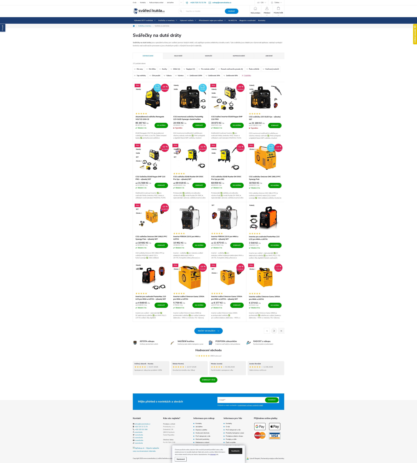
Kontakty (143, 3)
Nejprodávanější (239, 56)
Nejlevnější (178, 56)
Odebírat (272, 400)
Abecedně (269, 56)
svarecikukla (138, 432)
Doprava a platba (201, 430)
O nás (134, 3)
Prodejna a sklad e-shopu (234, 436)
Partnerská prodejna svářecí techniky (272, 459)
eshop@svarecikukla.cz (142, 424)
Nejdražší (208, 56)
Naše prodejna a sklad (156, 3)
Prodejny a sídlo (231, 439)
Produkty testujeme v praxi (235, 433)
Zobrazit (199, 125)
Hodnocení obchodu (208, 350)
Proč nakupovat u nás (203, 436)
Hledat (231, 11)
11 (281, 331)
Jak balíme (170, 3)
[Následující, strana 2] (274, 331)
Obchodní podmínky (202, 439)
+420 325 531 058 (141, 429)
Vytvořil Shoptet (255, 459)
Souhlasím (235, 451)
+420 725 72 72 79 (140, 427)
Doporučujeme (148, 56)
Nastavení (181, 459)
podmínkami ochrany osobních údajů (250, 405)
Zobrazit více (208, 380)
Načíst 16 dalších (207, 331)
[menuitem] (145, 20)
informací (213, 454)
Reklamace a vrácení (202, 442)
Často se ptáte (231, 442)
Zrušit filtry (247, 75)
